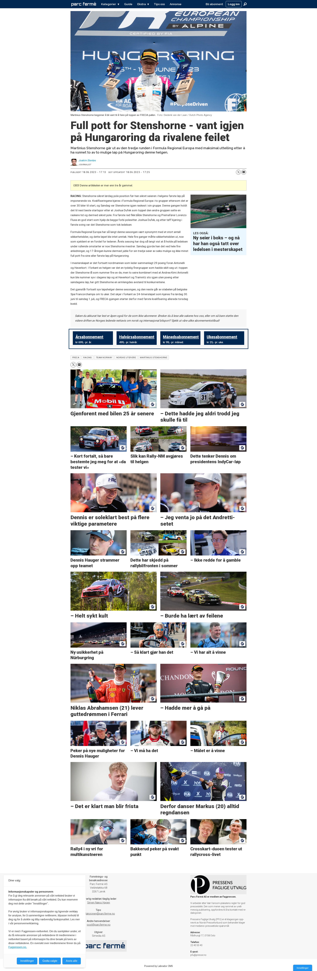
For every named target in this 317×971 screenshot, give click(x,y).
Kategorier (108, 4)
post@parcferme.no (98, 924)
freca (75, 357)
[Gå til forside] (83, 4)
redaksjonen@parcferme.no (98, 913)
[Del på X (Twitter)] (238, 172)
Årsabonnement (89, 337)
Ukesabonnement (222, 337)
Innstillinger (303, 968)
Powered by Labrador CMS (158, 966)
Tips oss (159, 4)
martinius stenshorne (153, 357)
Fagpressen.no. (17, 947)
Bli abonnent (214, 4)
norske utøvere (126, 357)
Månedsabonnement (181, 337)
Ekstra (141, 4)
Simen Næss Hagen (98, 902)
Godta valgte (49, 960)
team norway (104, 357)
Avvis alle (71, 960)
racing (87, 357)
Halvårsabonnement (136, 337)
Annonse (175, 4)
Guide (128, 4)
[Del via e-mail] (243, 172)
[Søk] (245, 4)
